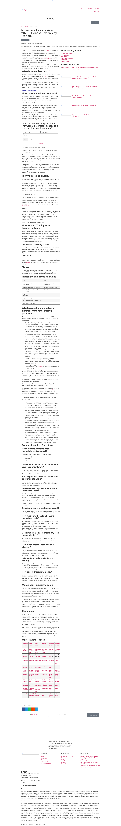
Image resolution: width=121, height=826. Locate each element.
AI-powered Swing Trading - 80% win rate (59, 714)
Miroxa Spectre (65, 61)
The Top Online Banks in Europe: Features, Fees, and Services (90, 766)
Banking (97, 8)
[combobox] (25, 139)
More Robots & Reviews (29, 785)
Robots (26, 26)
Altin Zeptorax (65, 55)
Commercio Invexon (67, 53)
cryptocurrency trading (48, 390)
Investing (89, 8)
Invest (50, 18)
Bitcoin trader (25, 205)
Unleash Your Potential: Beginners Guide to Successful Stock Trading (85, 77)
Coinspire (64, 59)
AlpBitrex (64, 56)
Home (82, 8)
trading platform (46, 58)
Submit (41, 143)
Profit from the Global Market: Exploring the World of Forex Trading (85, 68)
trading (48, 50)
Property (96, 11)
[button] (23, 709)
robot (45, 76)
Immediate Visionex (67, 58)
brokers (28, 262)
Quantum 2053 (32, 90)
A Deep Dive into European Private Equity (84, 105)
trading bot (40, 366)
